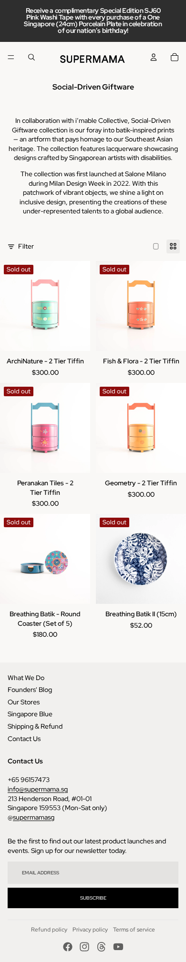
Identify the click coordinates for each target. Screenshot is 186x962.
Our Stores (24, 702)
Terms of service (134, 929)
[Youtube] (118, 946)
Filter (26, 246)
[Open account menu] (153, 57)
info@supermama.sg (38, 789)
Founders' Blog (30, 689)
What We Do (26, 677)
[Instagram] (84, 946)
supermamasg (33, 817)
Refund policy (49, 929)
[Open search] (31, 57)
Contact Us (24, 738)
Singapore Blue (30, 714)
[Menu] (11, 57)
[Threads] (101, 946)
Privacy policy (90, 929)
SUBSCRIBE (93, 898)
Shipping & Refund (35, 726)
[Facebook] (67, 946)
